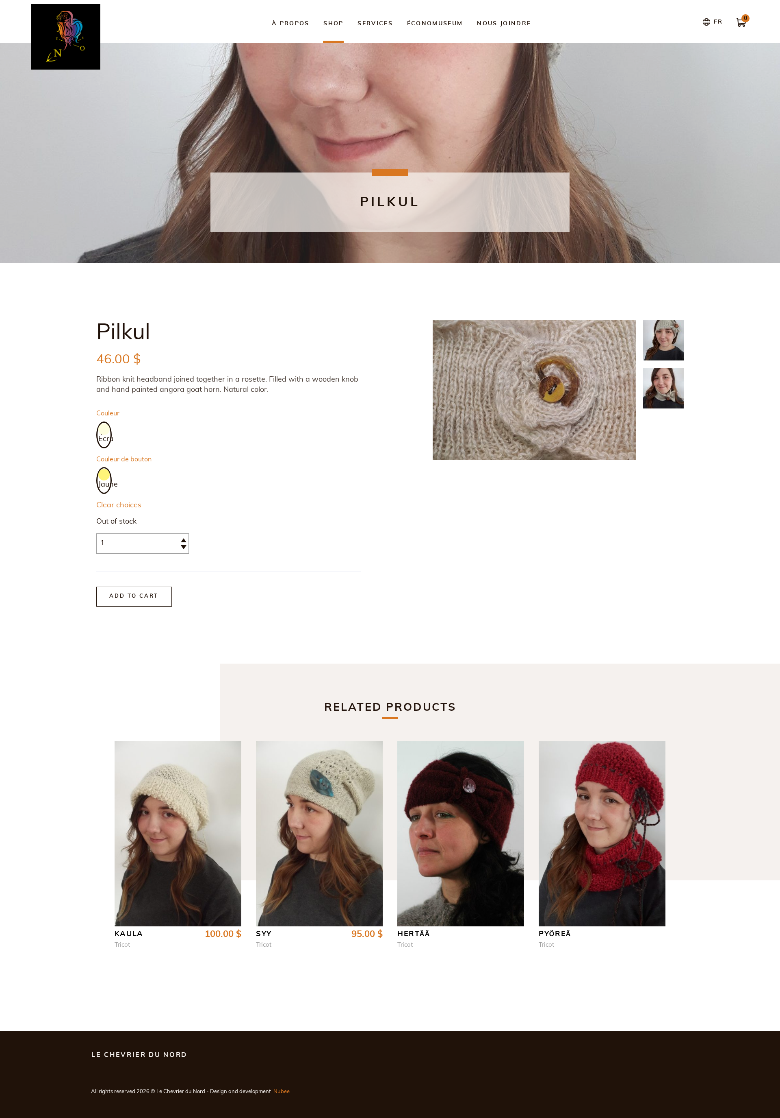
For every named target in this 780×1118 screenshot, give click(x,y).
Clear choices (118, 505)
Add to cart (133, 596)
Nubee (281, 1091)
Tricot (122, 945)
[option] (104, 434)
